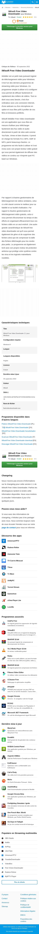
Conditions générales (28, 894)
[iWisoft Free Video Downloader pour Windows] (4, 14)
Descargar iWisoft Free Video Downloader (17, 444)
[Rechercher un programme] (33, 2)
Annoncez (5, 902)
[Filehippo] (7, 2)
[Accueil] (2, 7)
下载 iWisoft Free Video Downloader (15, 427)
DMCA (22, 915)
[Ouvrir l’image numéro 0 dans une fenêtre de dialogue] (18, 274)
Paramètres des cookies (26, 920)
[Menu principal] (37, 2)
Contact (4, 898)
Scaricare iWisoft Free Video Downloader (17, 437)
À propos (5, 894)
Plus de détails (19, 882)
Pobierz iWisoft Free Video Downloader (16, 424)
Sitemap (5, 906)
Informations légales (27, 911)
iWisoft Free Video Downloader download (17, 440)
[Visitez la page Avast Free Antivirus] (19, 21)
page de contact (9, 528)
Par (11, 17)
